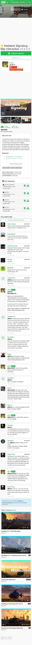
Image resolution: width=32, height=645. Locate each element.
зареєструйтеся (7, 502)
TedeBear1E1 (11, 278)
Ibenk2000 (10, 337)
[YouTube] (10, 64)
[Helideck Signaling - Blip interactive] (16, 107)
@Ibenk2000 (11, 368)
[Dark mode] (27, 2)
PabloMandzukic (12, 246)
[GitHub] (14, 64)
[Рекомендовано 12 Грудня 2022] (2, 45)
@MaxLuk (10, 417)
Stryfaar (9, 259)
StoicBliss (10, 440)
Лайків (17, 127)
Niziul (11, 62)
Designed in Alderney (7, 637)
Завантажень (7, 127)
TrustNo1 (10, 425)
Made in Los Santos (6, 639)
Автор (13, 289)
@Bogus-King (11, 473)
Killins (9, 354)
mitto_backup (11, 224)
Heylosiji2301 (11, 234)
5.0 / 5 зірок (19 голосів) (6, 131)
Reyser (9, 388)
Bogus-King (11, 454)
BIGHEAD (10, 268)
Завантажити (17, 53)
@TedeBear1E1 (12, 293)
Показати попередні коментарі (16, 220)
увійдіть (20, 501)
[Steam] (12, 64)
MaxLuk (9, 405)
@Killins (9, 280)
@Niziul (9, 318)
